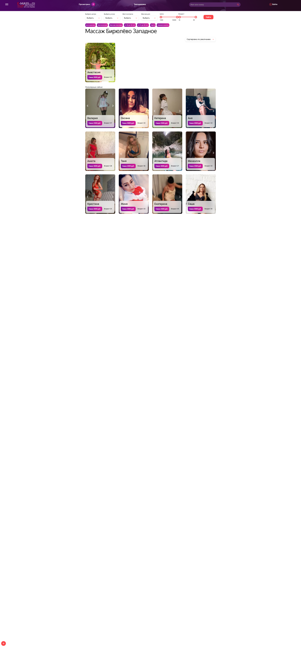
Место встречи (128, 14)
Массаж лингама (116, 25)
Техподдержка (140, 4)
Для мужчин (90, 25)
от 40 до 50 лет (130, 25)
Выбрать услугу (109, 14)
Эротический (102, 25)
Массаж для (145, 14)
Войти (274, 4)
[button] (87, 65)
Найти (208, 17)
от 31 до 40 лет (143, 25)
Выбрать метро (90, 14)
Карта (153, 25)
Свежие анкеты (163, 25)
